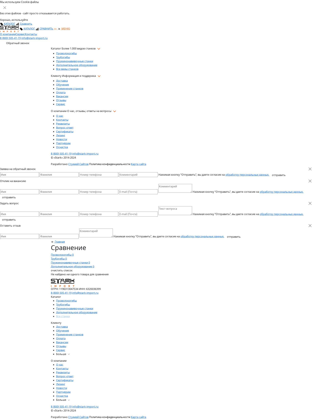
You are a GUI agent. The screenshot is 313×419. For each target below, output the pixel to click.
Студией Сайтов (78, 164)
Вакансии (62, 96)
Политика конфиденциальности (109, 164)
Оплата (61, 92)
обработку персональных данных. (247, 174)
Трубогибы (63, 57)
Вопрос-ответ (65, 127)
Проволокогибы (66, 53)
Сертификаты (64, 131)
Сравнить (25, 24)
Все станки (63, 316)
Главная (59, 242)
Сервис (20, 34)
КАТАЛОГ (9, 24)
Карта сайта (138, 164)
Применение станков (69, 88)
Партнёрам (63, 143)
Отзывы (61, 100)
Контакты (31, 34)
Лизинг (60, 135)
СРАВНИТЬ (46, 28)
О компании (8, 34)
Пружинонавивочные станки (74, 61)
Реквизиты (63, 124)
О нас (59, 116)
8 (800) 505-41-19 (10, 38)
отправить (279, 175)
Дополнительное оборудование (76, 65)
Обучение (62, 84)
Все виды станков (67, 69)
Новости (61, 139)
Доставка (62, 81)
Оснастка (62, 147)
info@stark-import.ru (34, 38)
